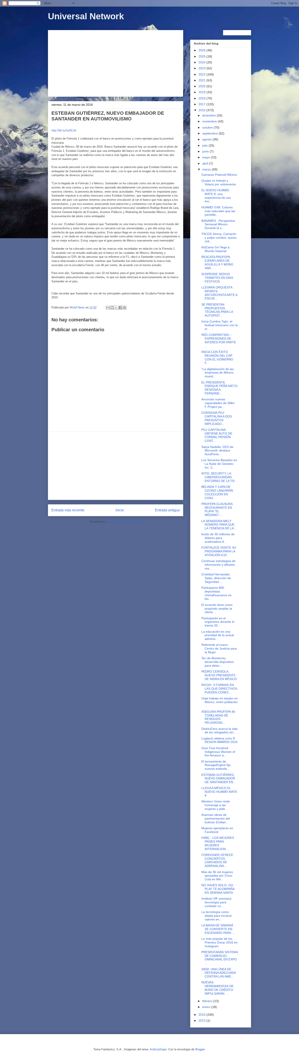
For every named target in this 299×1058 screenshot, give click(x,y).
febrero (207, 1001)
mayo (206, 157)
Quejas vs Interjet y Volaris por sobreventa (218, 182)
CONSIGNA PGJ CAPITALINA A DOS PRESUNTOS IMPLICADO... (216, 418)
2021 (202, 80)
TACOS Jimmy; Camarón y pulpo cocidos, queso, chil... (219, 237)
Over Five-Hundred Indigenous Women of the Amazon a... (218, 751)
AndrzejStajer (158, 1049)
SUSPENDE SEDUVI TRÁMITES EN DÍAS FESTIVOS (217, 277)
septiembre (210, 133)
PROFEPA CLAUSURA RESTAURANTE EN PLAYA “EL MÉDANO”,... (216, 509)
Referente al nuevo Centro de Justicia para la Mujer (219, 648)
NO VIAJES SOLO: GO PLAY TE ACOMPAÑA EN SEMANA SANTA (217, 888)
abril (205, 163)
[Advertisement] (115, 62)
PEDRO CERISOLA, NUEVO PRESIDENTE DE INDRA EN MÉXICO (219, 675)
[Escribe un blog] (112, 307)
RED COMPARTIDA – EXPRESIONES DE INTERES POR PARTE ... (218, 340)
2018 (202, 98)
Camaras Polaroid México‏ (219, 174)
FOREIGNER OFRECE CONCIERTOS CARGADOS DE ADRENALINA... (217, 860)
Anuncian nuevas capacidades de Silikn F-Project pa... (218, 402)
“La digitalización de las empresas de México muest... (217, 372)
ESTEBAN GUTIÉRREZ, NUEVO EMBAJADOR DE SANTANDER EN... (218, 778)
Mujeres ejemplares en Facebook (217, 830)
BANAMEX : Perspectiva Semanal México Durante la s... (218, 224)
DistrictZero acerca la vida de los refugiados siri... (219, 730)
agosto (207, 139)
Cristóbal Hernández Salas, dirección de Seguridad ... (216, 578)
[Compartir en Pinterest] (124, 307)
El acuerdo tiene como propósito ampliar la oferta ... (216, 608)
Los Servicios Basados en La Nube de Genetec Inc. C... (219, 463)
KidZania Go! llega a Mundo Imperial (215, 249)
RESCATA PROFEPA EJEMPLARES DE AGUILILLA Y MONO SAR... (217, 262)
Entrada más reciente (67, 510)
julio (205, 145)
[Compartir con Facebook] (120, 307)
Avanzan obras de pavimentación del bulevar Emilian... (215, 818)
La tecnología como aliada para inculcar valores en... (216, 915)
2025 (202, 56)
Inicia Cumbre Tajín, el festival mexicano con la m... (219, 325)
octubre (208, 127)
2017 (202, 104)
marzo (207, 169)
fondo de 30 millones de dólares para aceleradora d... (218, 537)
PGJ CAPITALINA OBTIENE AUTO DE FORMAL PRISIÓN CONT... (216, 435)
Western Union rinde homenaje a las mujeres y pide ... (215, 805)
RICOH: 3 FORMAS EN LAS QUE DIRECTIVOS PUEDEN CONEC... (219, 688)
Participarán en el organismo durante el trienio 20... (217, 621)
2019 (202, 92)
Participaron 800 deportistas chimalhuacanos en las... (216, 593)
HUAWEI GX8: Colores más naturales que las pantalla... (218, 211)
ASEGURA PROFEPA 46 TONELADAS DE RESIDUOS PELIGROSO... (218, 717)
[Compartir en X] (116, 307)
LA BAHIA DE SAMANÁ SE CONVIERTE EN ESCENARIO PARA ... (217, 929)
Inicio (120, 510)
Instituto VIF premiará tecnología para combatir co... (216, 902)
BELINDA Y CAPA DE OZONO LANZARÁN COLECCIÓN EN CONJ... (217, 492)
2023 (202, 68)
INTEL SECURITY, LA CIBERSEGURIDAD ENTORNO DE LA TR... (219, 477)
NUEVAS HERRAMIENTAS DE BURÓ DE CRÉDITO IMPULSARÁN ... (217, 988)
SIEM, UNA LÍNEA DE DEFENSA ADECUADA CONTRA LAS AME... (218, 972)
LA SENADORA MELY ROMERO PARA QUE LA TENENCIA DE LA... (218, 524)
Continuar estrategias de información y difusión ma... (218, 564)
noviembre (210, 121)
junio (206, 151)
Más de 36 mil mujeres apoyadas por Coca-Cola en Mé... (217, 875)
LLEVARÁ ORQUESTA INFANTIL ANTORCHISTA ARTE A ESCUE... (219, 293)
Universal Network (86, 16)
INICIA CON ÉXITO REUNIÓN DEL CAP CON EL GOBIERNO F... (217, 357)
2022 (202, 74)
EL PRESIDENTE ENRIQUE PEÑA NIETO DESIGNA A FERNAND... (219, 388)
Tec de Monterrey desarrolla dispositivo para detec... (217, 661)
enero (206, 1007)
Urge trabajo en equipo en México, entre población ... (219, 701)
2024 (202, 62)
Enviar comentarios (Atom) (125, 521)
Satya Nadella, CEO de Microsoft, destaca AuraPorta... (217, 450)
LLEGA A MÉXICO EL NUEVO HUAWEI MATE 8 (219, 791)
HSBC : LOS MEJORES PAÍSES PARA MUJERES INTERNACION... (217, 843)
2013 (202, 1020)
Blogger (200, 1049)
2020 (202, 86)
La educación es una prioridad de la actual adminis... (217, 635)
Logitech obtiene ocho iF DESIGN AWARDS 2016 (219, 740)
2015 (202, 1014)
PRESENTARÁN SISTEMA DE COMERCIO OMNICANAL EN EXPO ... (219, 957)
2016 (202, 110)
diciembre (209, 115)
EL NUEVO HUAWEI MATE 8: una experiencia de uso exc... (216, 195)
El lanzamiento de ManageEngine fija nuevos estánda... (215, 765)
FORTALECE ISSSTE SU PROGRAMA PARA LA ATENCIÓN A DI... (218, 551)
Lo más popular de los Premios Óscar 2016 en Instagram (219, 942)
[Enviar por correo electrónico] (108, 307)
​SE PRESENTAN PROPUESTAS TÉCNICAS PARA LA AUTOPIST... (217, 310)
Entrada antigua (167, 510)
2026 (202, 50)
